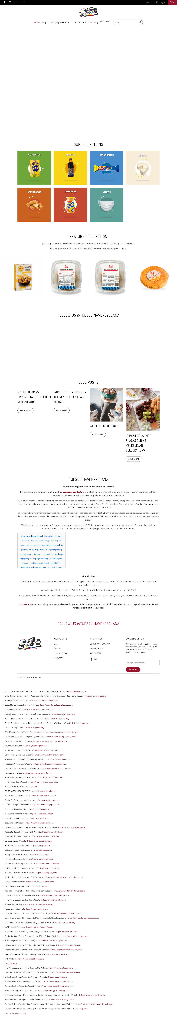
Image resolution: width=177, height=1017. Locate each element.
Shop (44, 22)
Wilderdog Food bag (104, 426)
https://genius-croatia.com (47, 836)
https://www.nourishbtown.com (38, 818)
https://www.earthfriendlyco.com (49, 755)
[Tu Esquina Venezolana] (88, 12)
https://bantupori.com (40, 845)
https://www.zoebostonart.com (39, 823)
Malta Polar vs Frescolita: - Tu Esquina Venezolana (34, 397)
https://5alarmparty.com (46, 872)
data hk (46, 563)
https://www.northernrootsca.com (58, 981)
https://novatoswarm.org (64, 922)
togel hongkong (42, 559)
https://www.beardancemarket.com (65, 972)
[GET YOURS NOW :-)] (88, 81)
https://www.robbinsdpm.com (74, 936)
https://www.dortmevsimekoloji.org (61, 732)
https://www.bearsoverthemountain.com (63, 913)
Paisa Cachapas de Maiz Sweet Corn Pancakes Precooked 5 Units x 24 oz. (154, 276)
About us (75, 22)
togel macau (48, 536)
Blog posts (88, 382)
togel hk (45, 545)
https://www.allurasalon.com (46, 863)
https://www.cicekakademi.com (40, 881)
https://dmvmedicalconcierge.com (68, 877)
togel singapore (37, 541)
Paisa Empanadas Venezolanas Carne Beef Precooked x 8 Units (66, 276)
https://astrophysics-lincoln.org (45, 868)
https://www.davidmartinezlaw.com (55, 768)
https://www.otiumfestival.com (39, 709)
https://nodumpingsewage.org (73, 691)
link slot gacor (81, 1008)
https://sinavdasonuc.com (37, 886)
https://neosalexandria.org (41, 814)
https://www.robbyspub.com (36, 854)
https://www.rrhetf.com (52, 832)
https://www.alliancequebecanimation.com (55, 986)
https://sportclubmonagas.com (44, 700)
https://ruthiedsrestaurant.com (46, 800)
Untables (70, 205)
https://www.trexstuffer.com (53, 900)
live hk (28, 536)
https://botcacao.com (43, 850)
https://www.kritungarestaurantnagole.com (94, 1004)
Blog (96, 22)
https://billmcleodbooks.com (68, 945)
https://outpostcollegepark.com (45, 804)
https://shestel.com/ (29, 786)
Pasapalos (34, 205)
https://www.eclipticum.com (39, 841)
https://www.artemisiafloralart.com (69, 891)
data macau (54, 545)
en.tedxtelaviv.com (18, 1013)
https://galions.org (36, 727)
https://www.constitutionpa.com (54, 895)
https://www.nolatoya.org (36, 909)
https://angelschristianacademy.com (66, 949)
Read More (25, 410)
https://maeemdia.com (52, 777)
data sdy (13, 963)
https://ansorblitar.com (47, 791)
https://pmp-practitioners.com (31, 959)
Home (37, 22)
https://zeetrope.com (57, 977)
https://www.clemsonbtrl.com (92, 995)
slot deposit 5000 (33, 545)
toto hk (32, 559)
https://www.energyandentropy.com (53, 990)
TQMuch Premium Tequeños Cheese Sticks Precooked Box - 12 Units (22, 276)
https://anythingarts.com (36, 746)
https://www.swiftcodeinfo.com (39, 927)
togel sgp (54, 554)
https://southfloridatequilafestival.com (56, 705)
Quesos (143, 168)
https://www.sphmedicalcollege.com (83, 918)
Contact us (87, 22)
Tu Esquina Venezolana (32, 677)
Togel (23, 536)
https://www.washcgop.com (58, 759)
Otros (106, 205)
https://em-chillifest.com (45, 795)
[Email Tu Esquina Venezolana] (9, 2)
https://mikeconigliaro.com (55, 940)
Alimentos (34, 168)
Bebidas (70, 168)
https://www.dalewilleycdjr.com (72, 827)
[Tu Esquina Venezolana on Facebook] (4, 2)
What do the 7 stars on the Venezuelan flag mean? (70, 397)
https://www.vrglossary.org (61, 968)
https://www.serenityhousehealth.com (50, 741)
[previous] (5, 276)
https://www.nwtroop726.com (44, 750)
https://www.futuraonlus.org (57, 718)
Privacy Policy (59, 657)
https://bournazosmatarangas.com (59, 999)
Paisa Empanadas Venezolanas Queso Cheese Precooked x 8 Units (110, 276)
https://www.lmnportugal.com (59, 954)
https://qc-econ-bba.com (66, 931)
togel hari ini (37, 536)
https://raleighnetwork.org (63, 714)
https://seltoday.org (81, 723)
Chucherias (106, 168)
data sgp (37, 554)
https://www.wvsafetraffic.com (40, 859)
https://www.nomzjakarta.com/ (39, 773)
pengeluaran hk (51, 541)
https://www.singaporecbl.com (62, 736)
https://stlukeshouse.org (38, 809)
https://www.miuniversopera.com (44, 782)
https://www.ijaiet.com (96, 696)
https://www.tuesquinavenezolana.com (50, 764)
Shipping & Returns (60, 22)
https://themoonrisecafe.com (40, 904)
